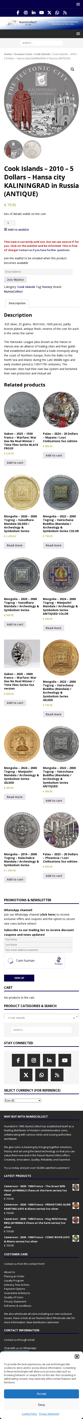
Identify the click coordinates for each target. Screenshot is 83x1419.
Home (8, 54)
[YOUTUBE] (41, 13)
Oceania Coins (23, 54)
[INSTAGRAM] (25, 13)
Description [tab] (17, 303)
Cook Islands (42, 54)
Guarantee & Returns (17, 1293)
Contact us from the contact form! (24, 1264)
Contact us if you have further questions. (44, 250)
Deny (41, 1404)
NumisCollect (13, 291)
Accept (41, 1393)
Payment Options (14, 1289)
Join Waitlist (15, 279)
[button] (77, 1356)
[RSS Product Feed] (65, 13)
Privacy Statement (49, 1414)
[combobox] (41, 1016)
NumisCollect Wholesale (51, 1318)
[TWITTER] (49, 13)
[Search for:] (41, 43)
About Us (9, 1272)
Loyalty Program (14, 1280)
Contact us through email (19, 1340)
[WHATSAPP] (57, 13)
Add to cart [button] (15, 463)
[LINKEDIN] (33, 13)
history (47, 287)
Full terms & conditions (17, 1306)
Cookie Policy (29, 1414)
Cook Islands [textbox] (40, 1018)
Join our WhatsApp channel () (30, 914)
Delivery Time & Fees (16, 1285)
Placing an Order (14, 1276)
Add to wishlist (18, 229)
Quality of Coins (13, 1297)
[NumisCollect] (41, 27)
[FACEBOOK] (18, 13)
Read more (15, 545)
